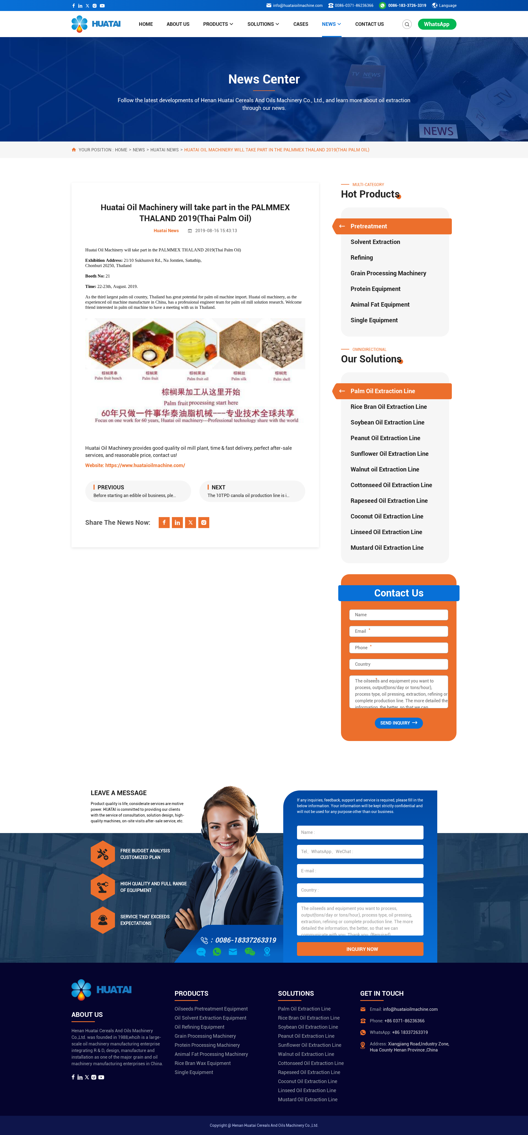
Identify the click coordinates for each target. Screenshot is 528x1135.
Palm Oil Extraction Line (383, 391)
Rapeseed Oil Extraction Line (389, 500)
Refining (362, 257)
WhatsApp (436, 24)
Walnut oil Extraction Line (385, 469)
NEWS (329, 24)
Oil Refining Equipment (199, 1027)
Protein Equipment (376, 288)
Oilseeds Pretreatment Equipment (211, 1009)
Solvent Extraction (375, 241)
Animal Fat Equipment (380, 304)
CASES (300, 24)
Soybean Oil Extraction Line (388, 422)
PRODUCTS (215, 24)
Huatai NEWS (164, 149)
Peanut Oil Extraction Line (385, 438)
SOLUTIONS (261, 24)
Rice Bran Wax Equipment (203, 1063)
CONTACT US (369, 24)
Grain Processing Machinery (388, 273)
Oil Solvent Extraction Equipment (210, 1018)
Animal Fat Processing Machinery (211, 1054)
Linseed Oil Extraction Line (386, 532)
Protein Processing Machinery (207, 1045)
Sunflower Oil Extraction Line (390, 453)
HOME (146, 24)
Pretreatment (369, 226)
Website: (135, 465)
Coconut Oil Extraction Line (387, 516)
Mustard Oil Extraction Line (387, 547)
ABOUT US (178, 24)
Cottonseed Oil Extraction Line (391, 485)
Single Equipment (374, 320)
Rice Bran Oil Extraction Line (389, 406)
